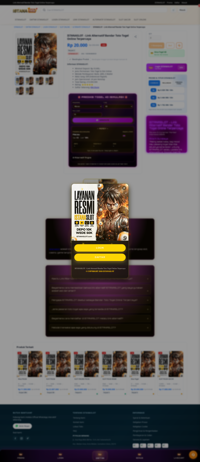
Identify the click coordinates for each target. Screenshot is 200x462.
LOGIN (100, 248)
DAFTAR (100, 257)
